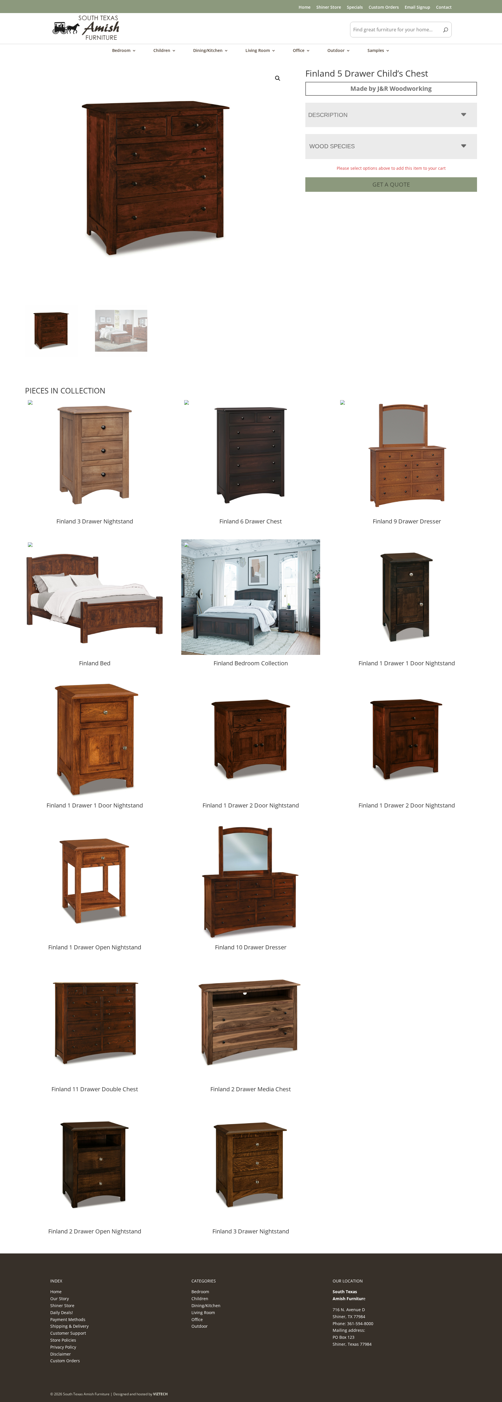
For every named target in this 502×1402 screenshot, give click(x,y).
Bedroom (121, 50)
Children (161, 50)
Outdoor (336, 50)
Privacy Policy (63, 1347)
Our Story (59, 1298)
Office (298, 50)
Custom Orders (384, 7)
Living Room (257, 50)
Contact (444, 7)
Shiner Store (328, 7)
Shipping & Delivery (69, 1326)
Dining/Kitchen (208, 50)
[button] (277, 78)
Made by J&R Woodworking (391, 88)
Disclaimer (60, 1354)
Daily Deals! (61, 1312)
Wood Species (332, 146)
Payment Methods (67, 1319)
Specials (355, 7)
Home (305, 7)
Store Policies (63, 1340)
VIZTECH (160, 1394)
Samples (375, 50)
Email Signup (417, 7)
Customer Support (68, 1333)
